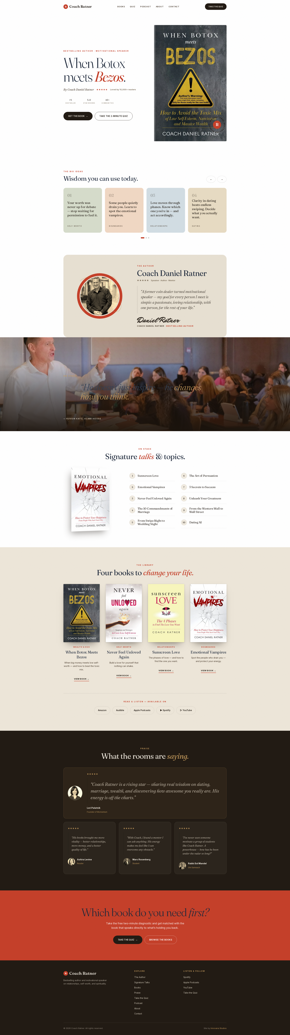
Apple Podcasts (142, 710)
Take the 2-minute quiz (113, 116)
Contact (174, 6)
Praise (137, 992)
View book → (81, 679)
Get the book (78, 116)
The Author (139, 977)
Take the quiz (128, 939)
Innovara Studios (219, 1028)
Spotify (186, 977)
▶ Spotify (165, 710)
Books (121, 6)
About (160, 6)
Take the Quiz (215, 6)
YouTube (187, 987)
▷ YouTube (186, 710)
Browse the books (160, 939)
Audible (120, 710)
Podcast (145, 6)
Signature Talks (142, 982)
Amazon (102, 710)
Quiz (132, 6)
